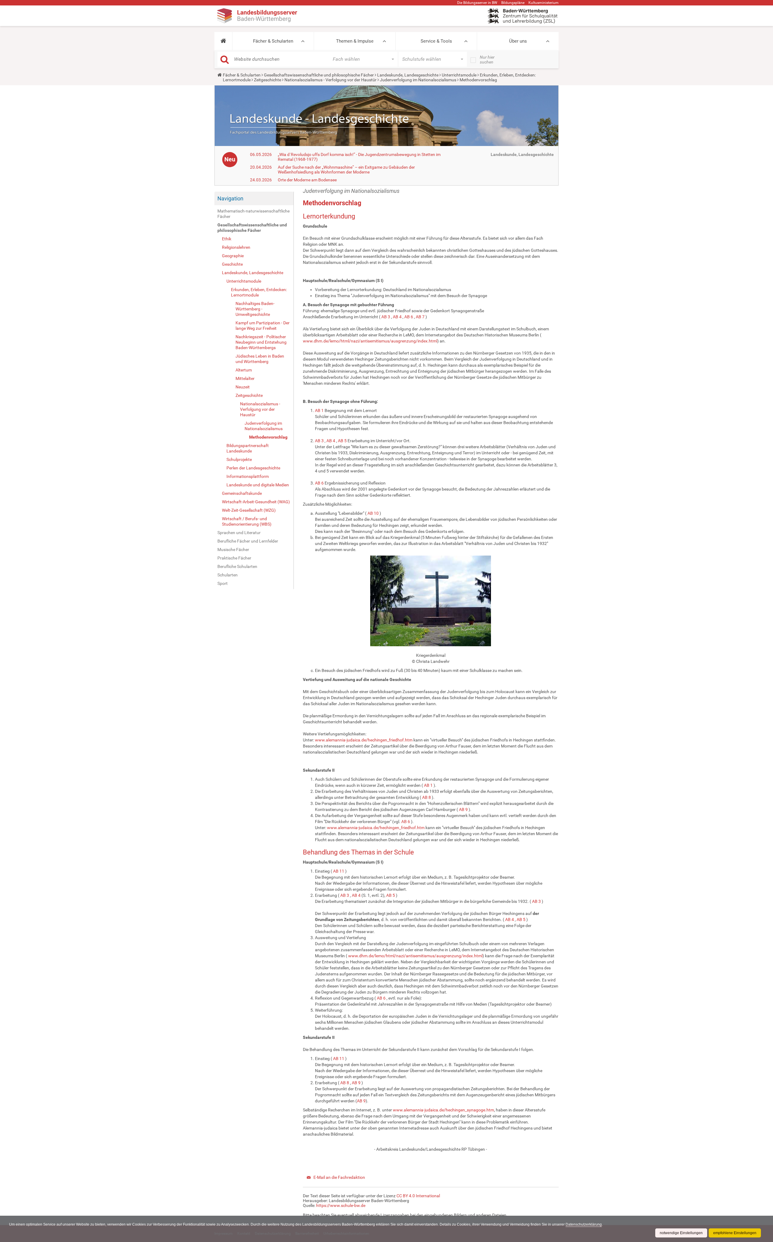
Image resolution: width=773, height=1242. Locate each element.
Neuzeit (243, 386)
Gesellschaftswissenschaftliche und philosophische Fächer (319, 75)
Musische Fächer (233, 549)
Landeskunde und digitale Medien (257, 484)
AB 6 (408, 316)
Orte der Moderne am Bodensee (307, 179)
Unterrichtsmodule (459, 75)
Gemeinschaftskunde (242, 493)
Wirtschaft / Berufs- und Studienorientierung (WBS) (246, 521)
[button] (223, 41)
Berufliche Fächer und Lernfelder (247, 541)
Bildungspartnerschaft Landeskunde (247, 448)
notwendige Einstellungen (681, 1233)
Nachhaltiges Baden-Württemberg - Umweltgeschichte (255, 309)
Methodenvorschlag (268, 437)
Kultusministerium (543, 3)
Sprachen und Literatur (239, 532)
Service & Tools (436, 41)
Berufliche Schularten (237, 566)
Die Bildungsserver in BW (477, 3)
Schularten (227, 574)
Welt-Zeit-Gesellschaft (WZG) (249, 510)
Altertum (244, 370)
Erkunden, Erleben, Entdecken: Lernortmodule (259, 292)
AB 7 (420, 316)
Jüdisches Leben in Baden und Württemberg (260, 359)
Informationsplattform (247, 476)
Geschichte (232, 264)
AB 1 (319, 410)
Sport (222, 583)
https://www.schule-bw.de (340, 1205)
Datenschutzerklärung (584, 1224)
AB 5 (342, 440)
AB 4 (397, 316)
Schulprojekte (239, 459)
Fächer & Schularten (273, 41)
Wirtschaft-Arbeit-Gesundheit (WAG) (256, 501)
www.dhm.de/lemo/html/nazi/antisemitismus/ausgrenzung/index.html (370, 341)
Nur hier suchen (487, 59)
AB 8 (426, 797)
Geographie (233, 255)
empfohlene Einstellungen (734, 1233)
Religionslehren (236, 247)
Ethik (226, 238)
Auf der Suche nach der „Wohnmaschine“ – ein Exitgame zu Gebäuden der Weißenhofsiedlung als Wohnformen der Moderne (346, 169)
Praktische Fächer (234, 558)
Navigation (230, 198)
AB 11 (338, 871)
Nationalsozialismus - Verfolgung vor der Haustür (330, 79)
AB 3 (385, 316)
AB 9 (463, 809)
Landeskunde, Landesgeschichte (407, 75)
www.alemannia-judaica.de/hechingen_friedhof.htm (363, 740)
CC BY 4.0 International (418, 1195)
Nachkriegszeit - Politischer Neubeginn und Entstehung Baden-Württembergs (261, 342)
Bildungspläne (512, 3)
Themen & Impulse (355, 41)
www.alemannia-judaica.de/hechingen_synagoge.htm (443, 1109)
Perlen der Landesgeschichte (253, 467)
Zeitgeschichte (267, 79)
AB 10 (373, 513)
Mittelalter (245, 378)
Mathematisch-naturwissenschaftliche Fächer (253, 214)
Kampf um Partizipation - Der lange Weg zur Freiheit (263, 325)
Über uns (518, 41)
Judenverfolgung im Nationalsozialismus (418, 79)
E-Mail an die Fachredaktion (339, 1177)
